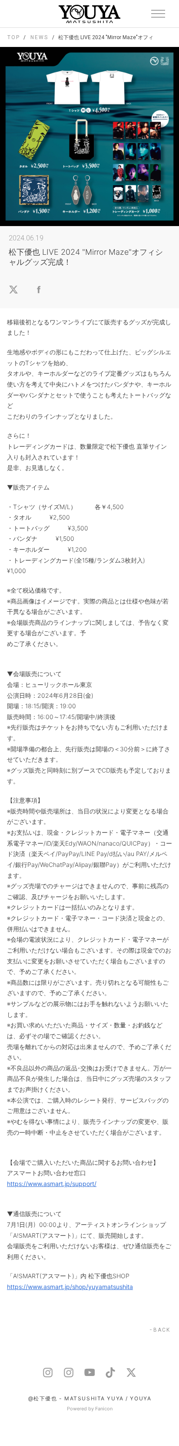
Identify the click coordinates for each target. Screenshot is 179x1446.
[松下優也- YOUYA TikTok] (110, 1372)
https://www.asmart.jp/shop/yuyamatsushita (70, 1286)
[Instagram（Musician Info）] (68, 1372)
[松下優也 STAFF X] (131, 1372)
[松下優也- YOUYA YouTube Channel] (89, 1372)
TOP (13, 37)
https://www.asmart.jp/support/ (51, 1183)
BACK (161, 1330)
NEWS (39, 37)
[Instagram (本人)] (47, 1372)
